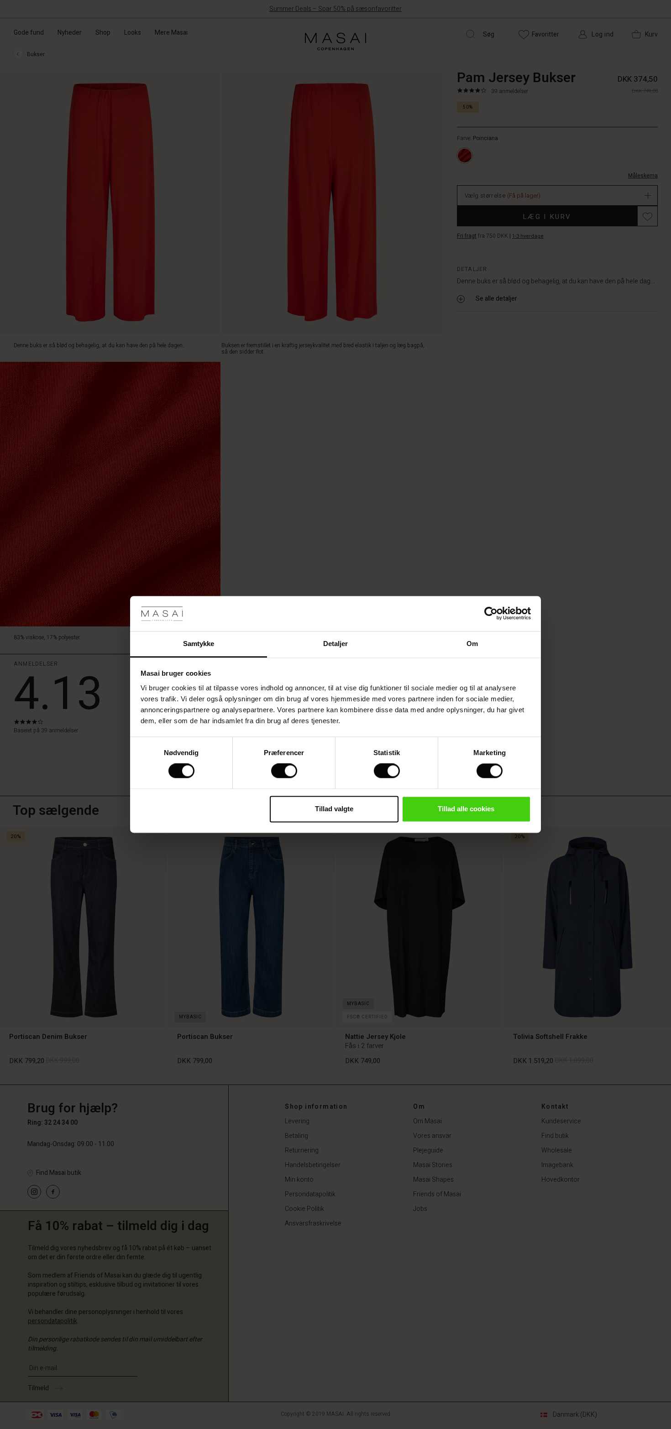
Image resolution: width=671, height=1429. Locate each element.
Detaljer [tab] (335, 643)
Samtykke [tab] (199, 643)
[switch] (284, 771)
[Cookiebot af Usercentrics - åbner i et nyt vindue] (491, 614)
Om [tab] (472, 643)
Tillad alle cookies (466, 809)
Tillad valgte (334, 809)
